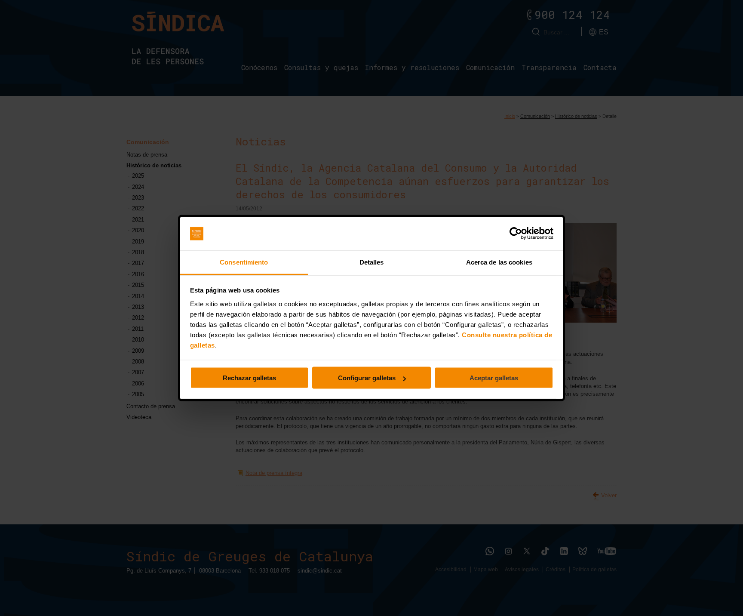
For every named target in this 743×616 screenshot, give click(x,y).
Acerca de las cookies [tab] (499, 261)
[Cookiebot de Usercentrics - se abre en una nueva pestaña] (515, 233)
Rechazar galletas (249, 378)
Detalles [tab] (371, 261)
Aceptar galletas (494, 378)
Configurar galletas (367, 378)
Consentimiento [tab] (244, 261)
